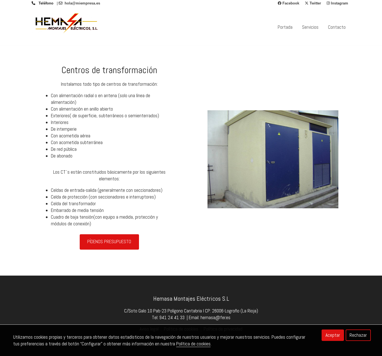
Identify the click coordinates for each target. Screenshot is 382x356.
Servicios (310, 27)
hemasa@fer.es (215, 317)
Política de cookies (193, 344)
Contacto (337, 27)
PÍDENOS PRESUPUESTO (109, 241)
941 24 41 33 (172, 317)
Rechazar (358, 335)
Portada (285, 27)
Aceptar (333, 335)
